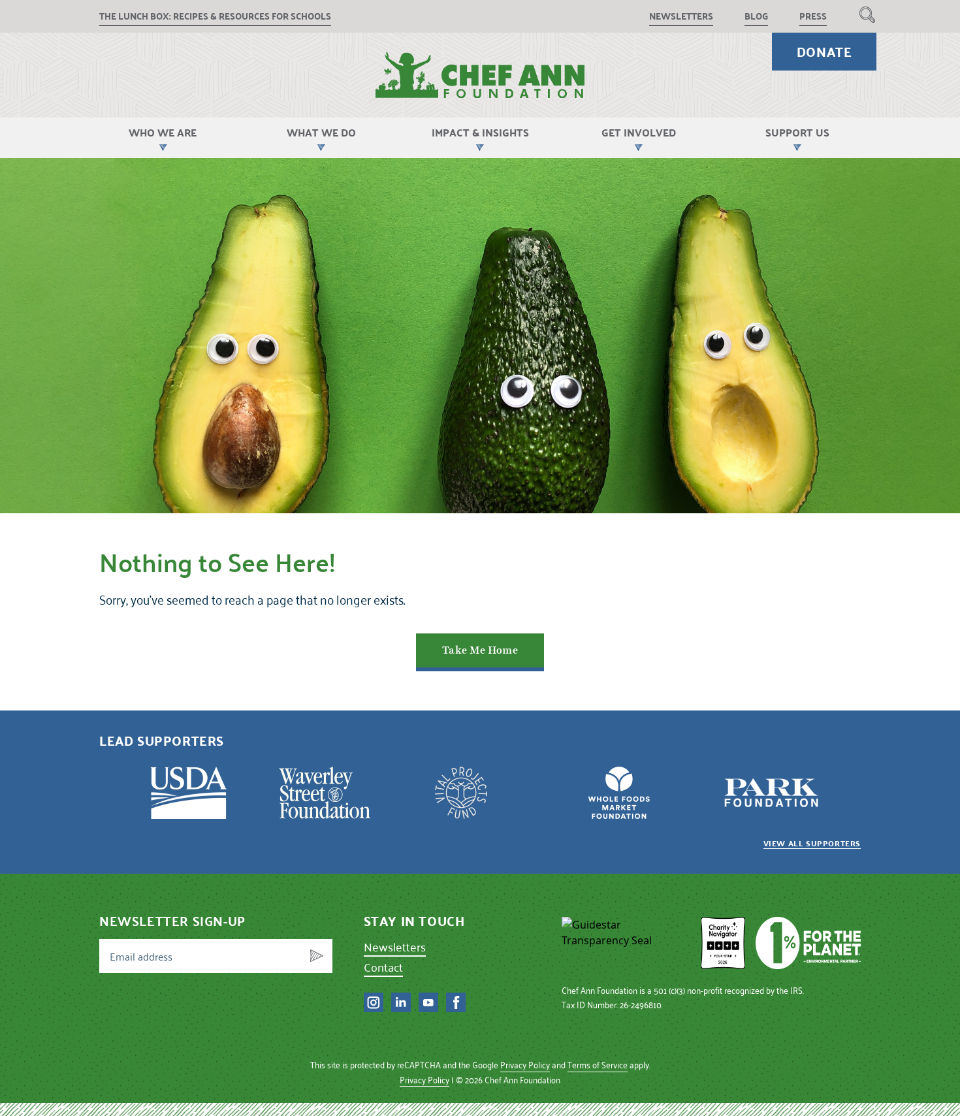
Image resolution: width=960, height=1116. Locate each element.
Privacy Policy (525, 1064)
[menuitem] (867, 14)
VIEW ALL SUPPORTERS (812, 843)
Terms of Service (598, 1064)
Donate (824, 51)
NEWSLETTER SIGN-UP (172, 920)
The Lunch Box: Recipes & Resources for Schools (215, 16)
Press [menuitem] (813, 16)
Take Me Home (480, 650)
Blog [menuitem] (756, 16)
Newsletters (395, 946)
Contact (383, 967)
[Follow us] (373, 1002)
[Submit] (316, 956)
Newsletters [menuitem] (681, 16)
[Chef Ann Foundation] (626, 943)
